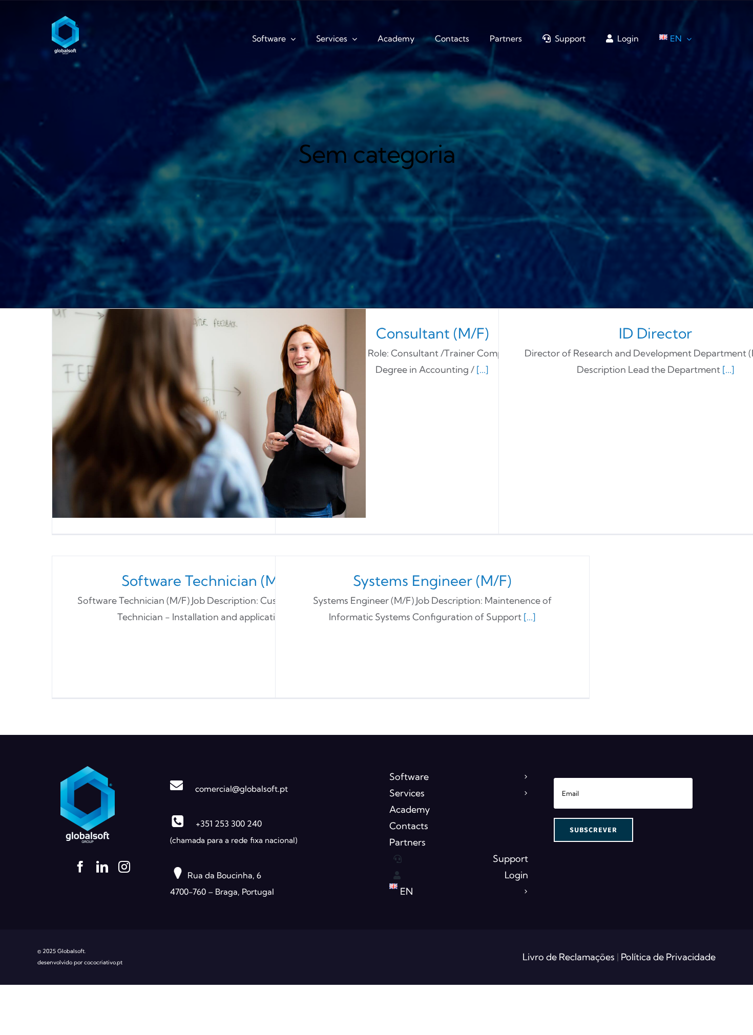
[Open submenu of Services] (524, 793)
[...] (482, 369)
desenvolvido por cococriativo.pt (79, 962)
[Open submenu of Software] (524, 777)
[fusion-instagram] (124, 867)
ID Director (655, 333)
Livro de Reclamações (569, 957)
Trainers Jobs (208, 413)
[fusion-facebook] (80, 867)
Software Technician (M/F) (208, 580)
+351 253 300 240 (229, 823)
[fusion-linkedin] (102, 867)
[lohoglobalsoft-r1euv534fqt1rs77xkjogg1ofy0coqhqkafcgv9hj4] (87, 770)
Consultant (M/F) (432, 333)
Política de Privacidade (668, 957)
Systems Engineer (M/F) (432, 580)
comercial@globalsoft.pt (241, 789)
